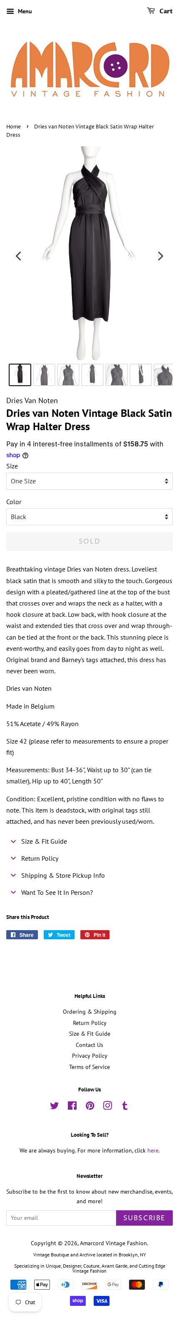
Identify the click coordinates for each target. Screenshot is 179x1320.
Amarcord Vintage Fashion (113, 1243)
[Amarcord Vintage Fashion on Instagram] (107, 1107)
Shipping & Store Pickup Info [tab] (63, 875)
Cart (165, 11)
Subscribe (144, 1218)
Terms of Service (89, 1067)
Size (12, 466)
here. (153, 1150)
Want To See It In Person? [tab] (57, 892)
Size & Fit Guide (89, 1033)
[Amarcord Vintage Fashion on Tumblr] (124, 1107)
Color (13, 501)
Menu (24, 11)
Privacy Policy (89, 1055)
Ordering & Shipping (90, 1011)
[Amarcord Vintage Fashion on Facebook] (72, 1107)
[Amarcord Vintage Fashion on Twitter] (54, 1107)
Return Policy (90, 1023)
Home (13, 127)
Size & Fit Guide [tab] (44, 841)
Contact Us (89, 1045)
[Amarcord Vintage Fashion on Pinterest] (89, 1107)
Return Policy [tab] (39, 858)
